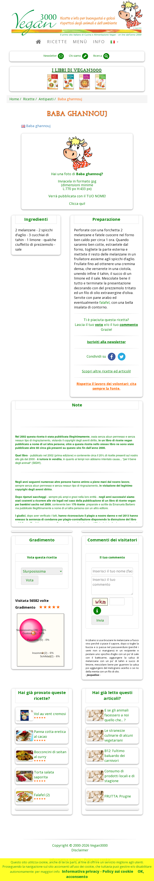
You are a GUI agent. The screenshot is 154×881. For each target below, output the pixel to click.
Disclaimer (79, 850)
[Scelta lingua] (114, 41)
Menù (80, 41)
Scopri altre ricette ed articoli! (106, 371)
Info (99, 41)
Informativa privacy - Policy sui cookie (97, 871)
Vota (29, 580)
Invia (100, 620)
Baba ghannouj (38, 126)
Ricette (57, 41)
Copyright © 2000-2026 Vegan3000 (80, 845)
